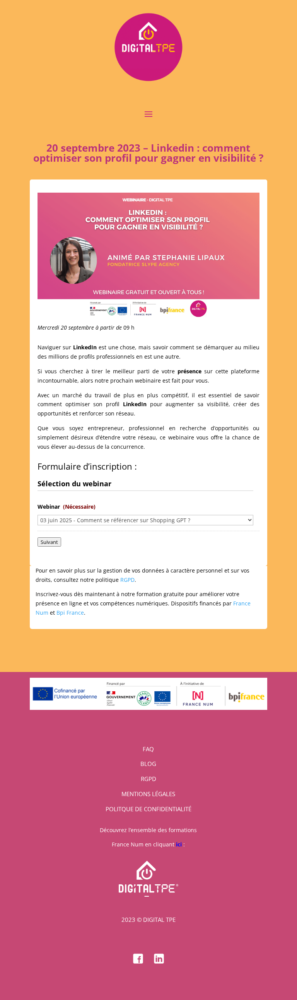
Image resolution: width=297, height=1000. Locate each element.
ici (179, 844)
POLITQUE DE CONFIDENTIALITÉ (148, 809)
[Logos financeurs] (148, 707)
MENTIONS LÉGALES (148, 794)
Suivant (49, 541)
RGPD (127, 579)
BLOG (148, 764)
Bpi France (70, 612)
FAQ (148, 749)
